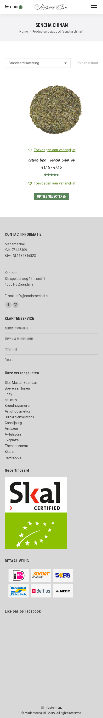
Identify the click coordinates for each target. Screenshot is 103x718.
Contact (9, 360)
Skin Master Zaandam (21, 383)
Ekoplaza (12, 440)
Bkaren (10, 452)
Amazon (11, 429)
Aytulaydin (13, 434)
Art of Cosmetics (17, 411)
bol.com (11, 400)
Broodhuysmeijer (18, 406)
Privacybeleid (11, 349)
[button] (51, 150)
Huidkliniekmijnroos (19, 417)
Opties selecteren (51, 196)
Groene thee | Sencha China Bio (51, 160)
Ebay (8, 394)
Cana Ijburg (13, 423)
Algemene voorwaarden (16, 328)
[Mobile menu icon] (94, 7)
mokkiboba (13, 457)
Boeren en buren (17, 388)
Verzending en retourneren (19, 339)
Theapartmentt (16, 446)
